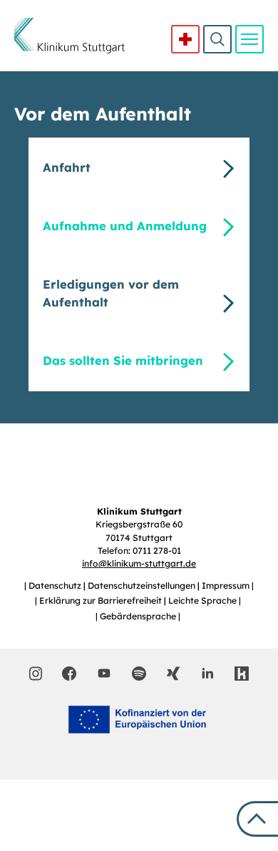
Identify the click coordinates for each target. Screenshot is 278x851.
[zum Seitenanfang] (257, 819)
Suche (217, 39)
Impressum (227, 585)
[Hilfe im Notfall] (185, 39)
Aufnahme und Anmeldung (125, 225)
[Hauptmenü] (249, 39)
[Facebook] (69, 673)
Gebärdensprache (139, 616)
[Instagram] (36, 673)
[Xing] (173, 673)
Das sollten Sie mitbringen (123, 360)
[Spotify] (139, 673)
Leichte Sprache (203, 600)
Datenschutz (56, 585)
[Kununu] (242, 673)
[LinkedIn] (207, 673)
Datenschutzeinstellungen (142, 585)
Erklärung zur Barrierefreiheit (101, 600)
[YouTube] (104, 672)
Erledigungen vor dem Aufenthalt (111, 293)
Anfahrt (67, 167)
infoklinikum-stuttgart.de (139, 563)
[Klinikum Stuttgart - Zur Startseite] (69, 35)
